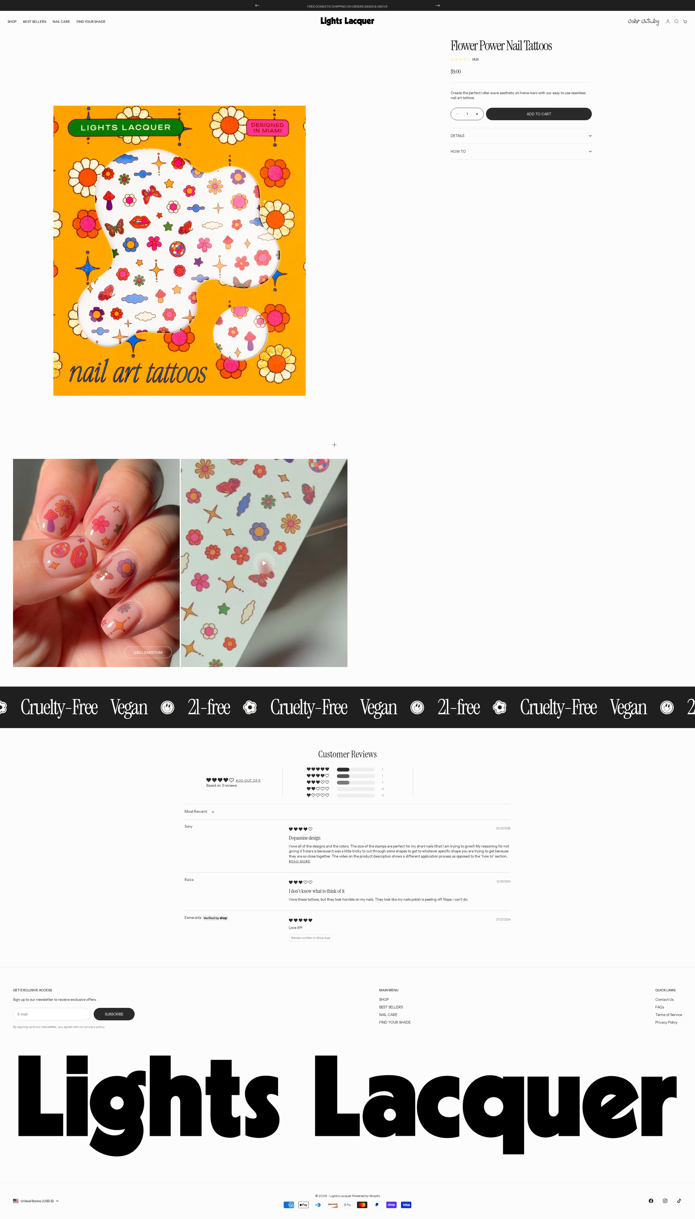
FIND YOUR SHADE (395, 1022)
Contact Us (664, 999)
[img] (300, 829)
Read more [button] (299, 861)
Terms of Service (668, 1014)
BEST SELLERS (34, 21)
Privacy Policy (666, 1022)
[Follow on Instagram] (665, 1201)
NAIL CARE (388, 1014)
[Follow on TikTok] (679, 1201)
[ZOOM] (334, 444)
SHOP (384, 999)
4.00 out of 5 (248, 780)
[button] (318, 769)
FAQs (659, 1007)
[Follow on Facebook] (651, 1201)
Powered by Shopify (366, 1196)
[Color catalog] (643, 21)
